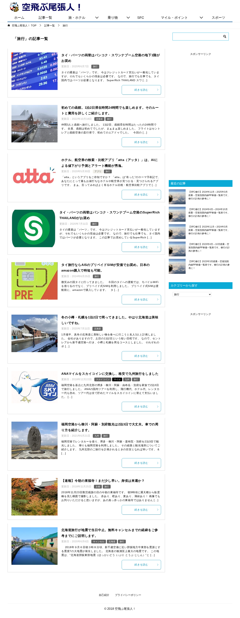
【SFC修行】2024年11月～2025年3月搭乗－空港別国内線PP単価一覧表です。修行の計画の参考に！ (209, 195)
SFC (140, 17)
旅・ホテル (76, 17)
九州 (127, 379)
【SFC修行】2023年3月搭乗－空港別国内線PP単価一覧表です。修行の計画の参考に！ (209, 264)
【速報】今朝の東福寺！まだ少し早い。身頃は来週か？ (103, 481)
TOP (24, 25)
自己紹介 (104, 594)
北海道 (99, 119)
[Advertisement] (200, 112)
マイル (117, 379)
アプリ (97, 171)
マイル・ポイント (174, 17)
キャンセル (98, 541)
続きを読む (141, 89)
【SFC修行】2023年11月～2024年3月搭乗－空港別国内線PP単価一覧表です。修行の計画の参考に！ (209, 230)
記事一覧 (45, 17)
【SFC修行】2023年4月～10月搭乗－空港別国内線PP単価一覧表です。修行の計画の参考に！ (209, 247)
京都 (98, 486)
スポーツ (218, 17)
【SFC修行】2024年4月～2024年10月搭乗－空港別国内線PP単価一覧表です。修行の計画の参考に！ (209, 212)
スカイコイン (103, 379)
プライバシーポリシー (128, 594)
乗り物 (113, 17)
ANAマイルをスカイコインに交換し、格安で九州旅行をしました (110, 374)
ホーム (19, 17)
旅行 (95, 66)
